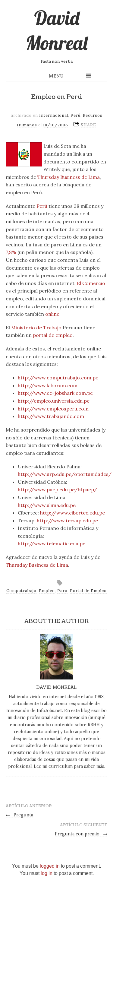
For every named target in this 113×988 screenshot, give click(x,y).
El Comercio (91, 283)
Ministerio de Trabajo (36, 328)
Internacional (53, 115)
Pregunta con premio (81, 834)
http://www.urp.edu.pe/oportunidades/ (64, 474)
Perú (75, 115)
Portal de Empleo (88, 590)
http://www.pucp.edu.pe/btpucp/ (57, 489)
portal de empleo (53, 335)
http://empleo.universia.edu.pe (53, 401)
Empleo (47, 590)
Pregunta (19, 815)
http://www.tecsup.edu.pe (67, 521)
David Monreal (56, 30)
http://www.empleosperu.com (53, 409)
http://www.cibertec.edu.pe (72, 513)
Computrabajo (21, 590)
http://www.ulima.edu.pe (47, 505)
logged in (50, 866)
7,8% (11, 252)
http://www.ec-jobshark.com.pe (55, 393)
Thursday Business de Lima (68, 177)
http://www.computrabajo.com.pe (58, 378)
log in (46, 873)
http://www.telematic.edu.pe (51, 543)
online (52, 314)
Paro (62, 590)
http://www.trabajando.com (51, 416)
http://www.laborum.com (47, 385)
